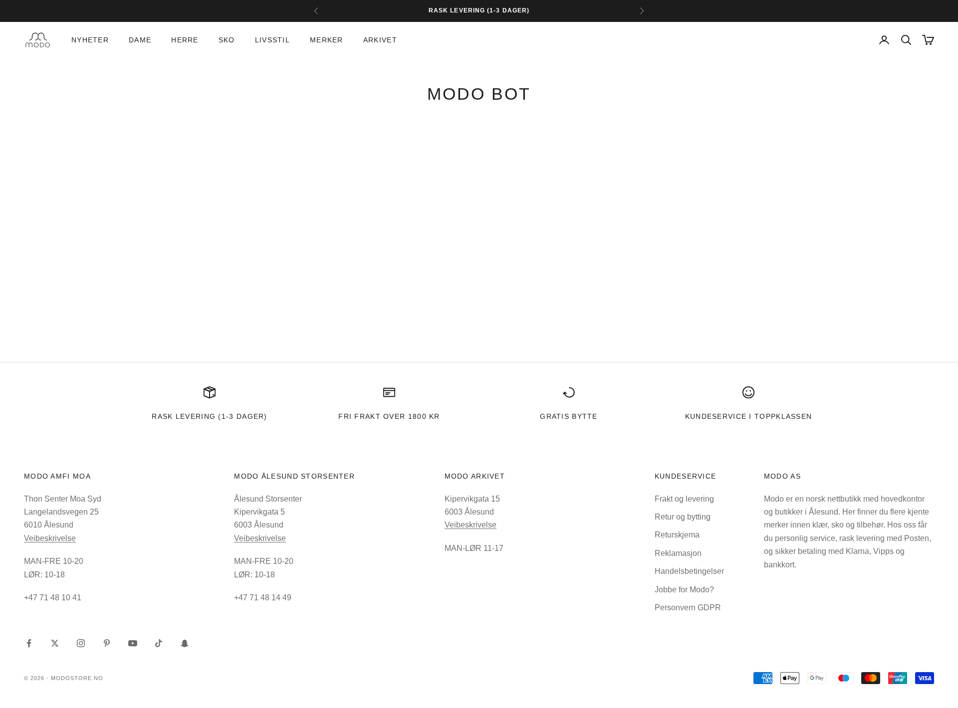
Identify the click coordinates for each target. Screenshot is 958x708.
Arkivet (380, 40)
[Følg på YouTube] (133, 643)
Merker (326, 40)
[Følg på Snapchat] (185, 643)
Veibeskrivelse (50, 538)
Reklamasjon (678, 553)
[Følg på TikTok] (159, 643)
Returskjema (677, 535)
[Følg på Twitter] (55, 643)
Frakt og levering (684, 499)
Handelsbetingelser (689, 571)
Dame (140, 40)
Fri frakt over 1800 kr (389, 416)
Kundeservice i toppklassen (748, 416)
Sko (227, 40)
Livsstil (272, 40)
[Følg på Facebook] (29, 643)
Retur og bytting (683, 517)
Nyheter (90, 40)
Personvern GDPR (688, 607)
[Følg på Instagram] (81, 643)
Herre (184, 40)
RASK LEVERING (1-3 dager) (209, 416)
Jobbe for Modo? (684, 589)
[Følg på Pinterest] (107, 643)
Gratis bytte (569, 416)
